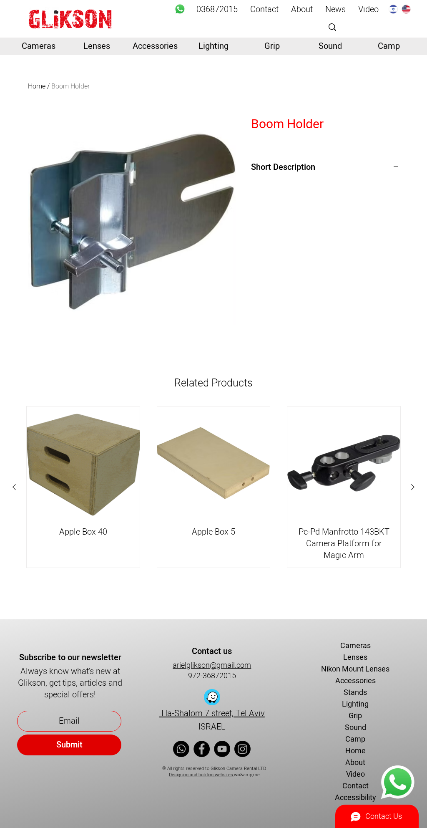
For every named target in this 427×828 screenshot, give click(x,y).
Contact (355, 786)
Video (355, 774)
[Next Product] (413, 487)
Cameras (355, 645)
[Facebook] (201, 749)
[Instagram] (242, 749)
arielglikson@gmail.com (212, 665)
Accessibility (355, 797)
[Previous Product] (14, 487)
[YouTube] (222, 749)
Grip (355, 716)
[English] (405, 9)
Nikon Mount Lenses (355, 669)
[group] (213, 487)
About (355, 762)
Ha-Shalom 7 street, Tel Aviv (212, 713)
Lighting (355, 704)
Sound (355, 727)
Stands (355, 692)
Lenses (355, 657)
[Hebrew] (393, 9)
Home (36, 86)
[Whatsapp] (180, 9)
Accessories (355, 681)
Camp (355, 739)
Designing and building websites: (201, 774)
